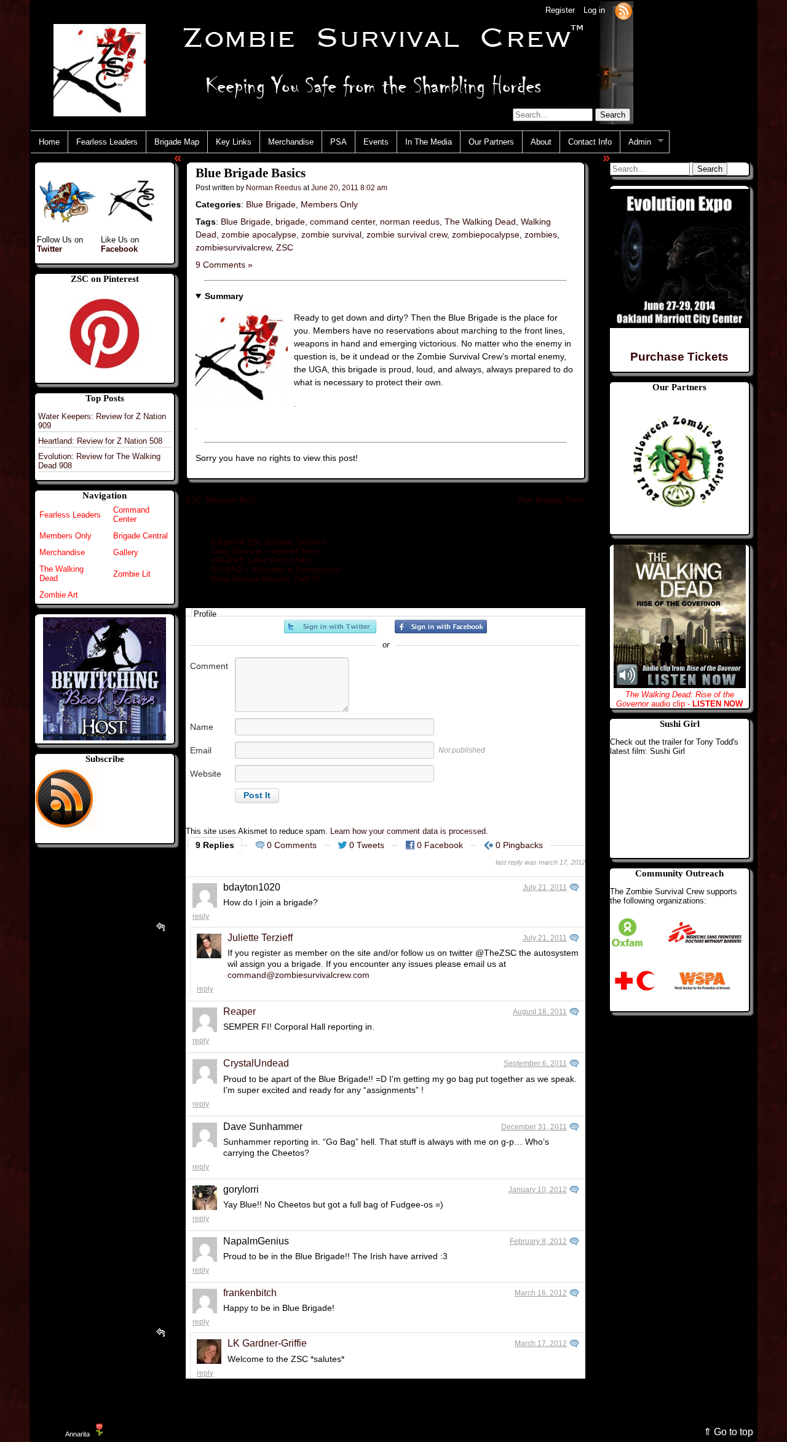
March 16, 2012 (541, 1293)
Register (560, 10)
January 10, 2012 (537, 1189)
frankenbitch (250, 1293)
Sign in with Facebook (441, 626)
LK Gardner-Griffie (267, 1343)
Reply (200, 916)
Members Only (329, 204)
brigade (290, 221)
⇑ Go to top (728, 1432)
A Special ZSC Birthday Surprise (268, 542)
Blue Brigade (271, 204)
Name (201, 727)
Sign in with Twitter (330, 626)
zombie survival (331, 234)
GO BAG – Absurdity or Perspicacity (275, 569)
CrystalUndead (256, 1063)
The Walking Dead (480, 221)
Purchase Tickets (679, 356)
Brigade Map (176, 141)
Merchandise (291, 141)
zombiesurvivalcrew (233, 247)
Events (376, 141)
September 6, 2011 (535, 1063)
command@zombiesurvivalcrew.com (298, 975)
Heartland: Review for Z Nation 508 (100, 441)
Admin (635, 142)
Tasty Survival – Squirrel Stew (264, 551)
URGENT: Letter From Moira (260, 560)
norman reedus (410, 221)
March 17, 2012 (541, 1343)
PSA (338, 141)
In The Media (428, 141)
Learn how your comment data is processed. (409, 831)
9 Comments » (224, 265)
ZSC (284, 247)
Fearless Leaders (107, 141)
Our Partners (491, 141)
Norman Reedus (273, 187)
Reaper (239, 1011)
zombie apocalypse (258, 234)
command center (342, 221)
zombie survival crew (406, 234)
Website (205, 774)
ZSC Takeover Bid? (220, 500)
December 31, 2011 (534, 1127)
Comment (209, 666)
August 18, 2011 (540, 1011)
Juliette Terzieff (260, 937)
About (541, 141)
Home (49, 141)
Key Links (233, 141)
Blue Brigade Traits (551, 500)
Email (201, 750)
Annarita (77, 1434)
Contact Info (590, 141)
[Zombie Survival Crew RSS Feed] (623, 10)
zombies (540, 234)
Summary (224, 296)
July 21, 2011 (545, 887)
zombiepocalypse (486, 234)
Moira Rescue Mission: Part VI (265, 578)
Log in (594, 10)
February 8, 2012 (538, 1241)
